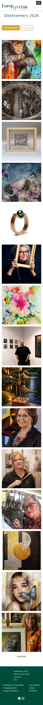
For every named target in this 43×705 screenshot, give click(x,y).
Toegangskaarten (10, 688)
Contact (32, 688)
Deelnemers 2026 (20, 671)
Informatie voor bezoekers (13, 685)
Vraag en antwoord (10, 691)
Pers (15, 680)
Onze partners (34, 685)
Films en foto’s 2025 (21, 674)
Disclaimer (33, 691)
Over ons (17, 677)
